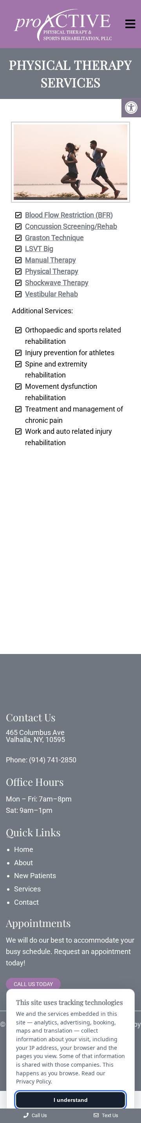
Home (23, 849)
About (23, 863)
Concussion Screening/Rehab (71, 226)
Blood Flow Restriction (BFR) (69, 215)
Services (27, 889)
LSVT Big (39, 248)
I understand (71, 1100)
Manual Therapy (50, 260)
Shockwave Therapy (57, 283)
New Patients (35, 875)
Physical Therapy (51, 271)
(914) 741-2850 (52, 760)
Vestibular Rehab (51, 294)
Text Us (109, 1115)
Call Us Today (33, 984)
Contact (26, 902)
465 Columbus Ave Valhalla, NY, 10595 (35, 736)
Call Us (39, 1115)
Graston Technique (54, 238)
